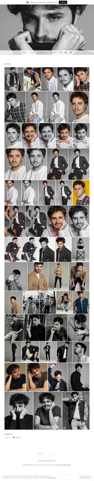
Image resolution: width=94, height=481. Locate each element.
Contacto (53, 52)
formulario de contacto (64, 465)
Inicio (24, 52)
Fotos (32, 52)
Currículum (42, 52)
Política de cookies (52, 477)
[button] (14, 79)
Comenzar (63, 2)
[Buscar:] (47, 453)
